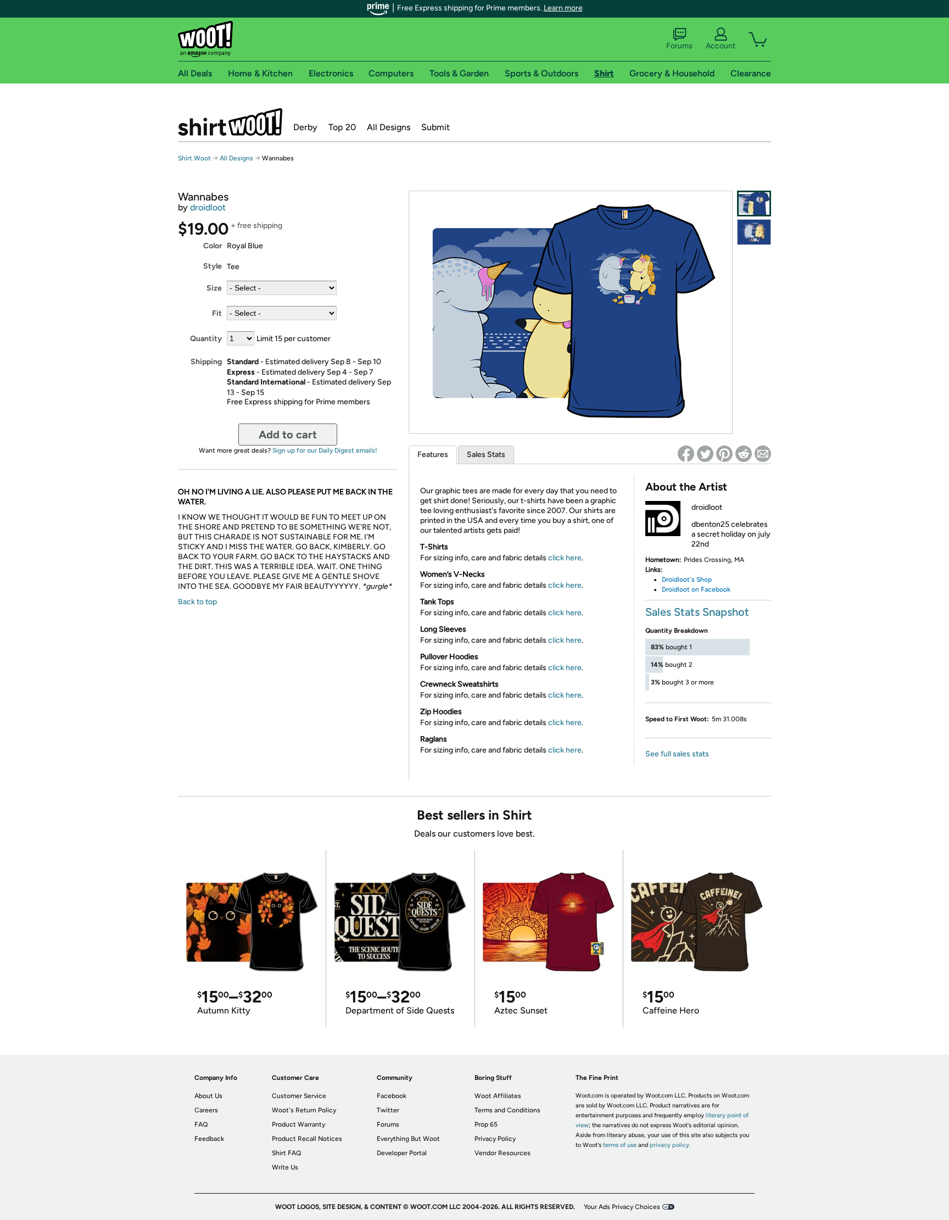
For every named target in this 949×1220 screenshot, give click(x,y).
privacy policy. (670, 1145)
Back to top (197, 601)
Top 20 (342, 127)
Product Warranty (298, 1124)
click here (565, 557)
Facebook (391, 1096)
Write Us (285, 1167)
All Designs (388, 127)
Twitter (388, 1110)
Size (214, 288)
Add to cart (288, 434)
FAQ (201, 1124)
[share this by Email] (763, 453)
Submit (435, 127)
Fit (217, 313)
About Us (208, 1096)
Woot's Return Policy (304, 1110)
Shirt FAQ (286, 1153)
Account (720, 46)
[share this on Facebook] (686, 453)
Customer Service (299, 1096)
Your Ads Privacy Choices (622, 1207)
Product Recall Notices (307, 1139)
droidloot (208, 207)
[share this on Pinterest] (724, 453)
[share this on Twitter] (705, 453)
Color (212, 245)
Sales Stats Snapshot (697, 612)
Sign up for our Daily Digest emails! (324, 450)
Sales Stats (486, 454)
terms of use (620, 1145)
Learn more (563, 8)
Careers (206, 1110)
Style (212, 266)
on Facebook (710, 589)
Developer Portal (402, 1153)
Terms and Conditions (507, 1110)
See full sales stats (677, 754)
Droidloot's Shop (687, 579)
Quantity (206, 338)
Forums (679, 46)
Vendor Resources (502, 1153)
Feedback (209, 1139)
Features (432, 454)
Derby (305, 127)
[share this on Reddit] (743, 453)
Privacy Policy (495, 1139)
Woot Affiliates (497, 1096)
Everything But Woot (408, 1139)
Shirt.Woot (230, 122)
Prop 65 (486, 1124)
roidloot (678, 589)
